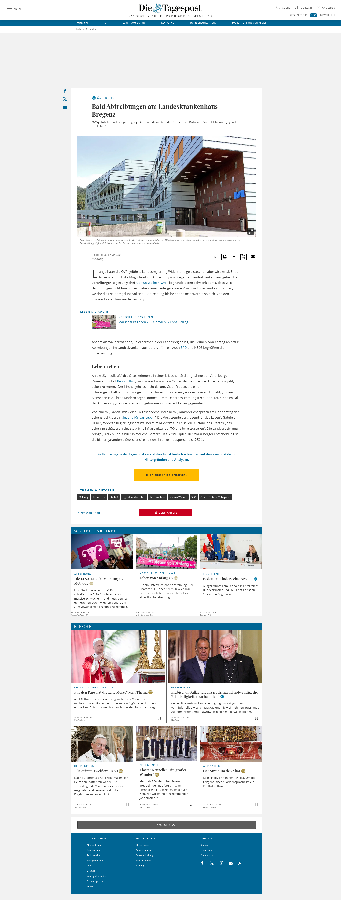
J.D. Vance (167, 22)
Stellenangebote (95, 881)
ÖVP (164, 283)
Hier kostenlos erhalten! (166, 475)
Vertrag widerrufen (96, 876)
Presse (90, 886)
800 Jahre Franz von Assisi (249, 22)
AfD (104, 22)
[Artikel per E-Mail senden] (252, 257)
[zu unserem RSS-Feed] (237, 863)
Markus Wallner (147, 283)
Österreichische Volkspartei (215, 497)
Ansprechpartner (144, 850)
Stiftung (140, 865)
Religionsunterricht (203, 22)
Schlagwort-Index (96, 860)
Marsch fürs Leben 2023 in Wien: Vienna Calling (153, 322)
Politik (92, 29)
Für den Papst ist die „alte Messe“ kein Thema (111, 692)
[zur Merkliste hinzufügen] (215, 257)
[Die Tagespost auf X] (210, 863)
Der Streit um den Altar (221, 771)
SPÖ (184, 347)
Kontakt (204, 844)
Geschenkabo (94, 850)
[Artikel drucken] (224, 257)
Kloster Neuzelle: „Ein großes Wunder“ (163, 772)
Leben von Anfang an (156, 578)
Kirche (83, 626)
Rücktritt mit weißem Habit (96, 771)
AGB (89, 865)
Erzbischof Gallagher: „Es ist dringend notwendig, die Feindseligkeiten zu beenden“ (214, 694)
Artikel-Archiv (93, 855)
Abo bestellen (94, 844)
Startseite (80, 29)
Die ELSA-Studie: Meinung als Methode (98, 581)
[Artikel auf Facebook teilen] (234, 257)
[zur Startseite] (170, 8)
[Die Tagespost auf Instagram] (219, 863)
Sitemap (91, 870)
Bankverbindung (144, 855)
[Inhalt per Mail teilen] (65, 108)
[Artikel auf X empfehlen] (244, 256)
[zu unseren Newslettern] (228, 863)
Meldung (83, 497)
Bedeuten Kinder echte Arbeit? (228, 578)
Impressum (206, 850)
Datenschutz (206, 855)
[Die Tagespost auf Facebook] (202, 863)
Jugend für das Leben (139, 417)
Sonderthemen (143, 860)
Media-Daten (142, 844)
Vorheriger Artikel (90, 512)
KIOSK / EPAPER (298, 15)
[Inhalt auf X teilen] (65, 100)
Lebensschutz (157, 497)
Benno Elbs (125, 381)
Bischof (114, 497)
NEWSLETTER (327, 15)
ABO (313, 15)
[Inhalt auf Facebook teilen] (65, 92)
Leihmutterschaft (133, 22)
